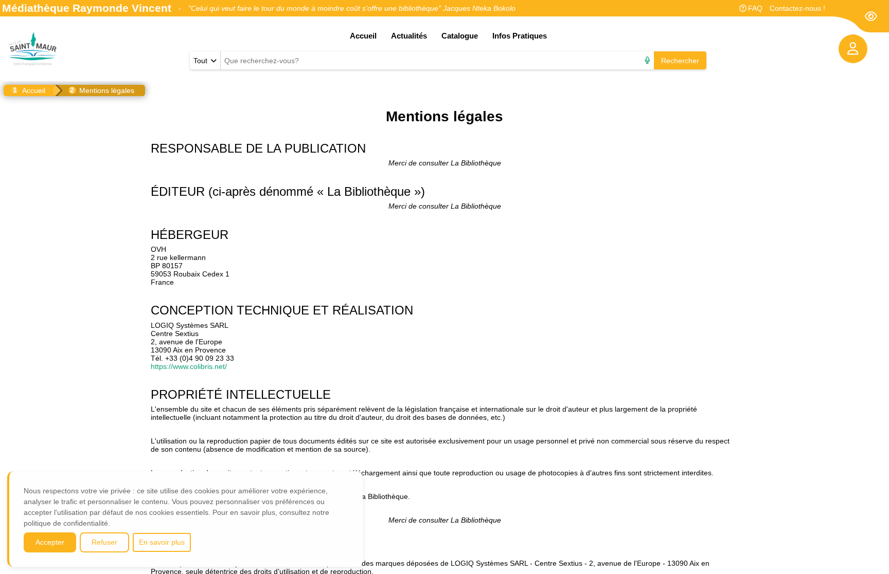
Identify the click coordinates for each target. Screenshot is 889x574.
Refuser (104, 542)
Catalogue (459, 35)
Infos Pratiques (519, 35)
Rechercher (680, 61)
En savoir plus (162, 542)
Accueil (363, 35)
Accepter (49, 542)
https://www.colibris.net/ (189, 366)
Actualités (409, 35)
